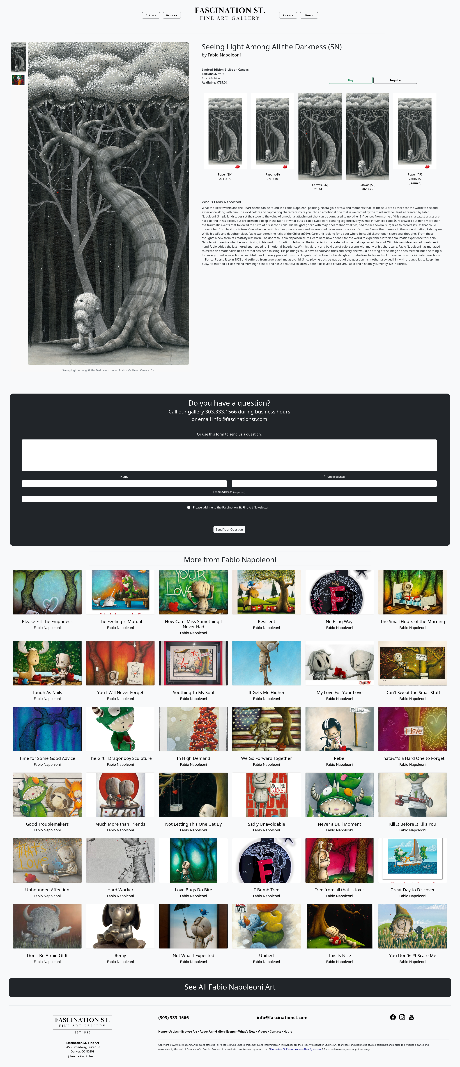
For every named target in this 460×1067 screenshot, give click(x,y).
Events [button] (288, 15)
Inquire (395, 80)
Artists (174, 1031)
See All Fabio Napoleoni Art (230, 987)
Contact (275, 1031)
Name (124, 477)
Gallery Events (225, 1031)
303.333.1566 (221, 411)
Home (162, 1031)
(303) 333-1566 (173, 1017)
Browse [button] (172, 15)
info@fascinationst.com (239, 419)
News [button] (309, 15)
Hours (288, 1031)
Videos (262, 1031)
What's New (246, 1031)
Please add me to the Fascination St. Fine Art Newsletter (231, 507)
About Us (206, 1031)
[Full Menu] (230, 13)
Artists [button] (151, 15)
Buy (350, 80)
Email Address (229, 492)
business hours (272, 411)
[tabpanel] (322, 182)
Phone (334, 477)
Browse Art (189, 1031)
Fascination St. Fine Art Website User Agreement (296, 1049)
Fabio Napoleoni (224, 55)
